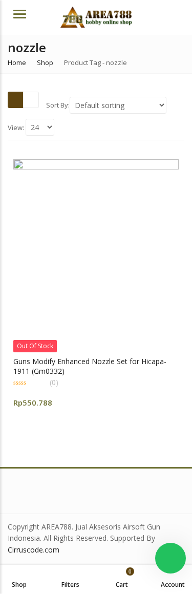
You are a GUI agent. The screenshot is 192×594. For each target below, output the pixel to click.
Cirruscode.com (33, 550)
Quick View (100, 360)
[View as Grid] (16, 100)
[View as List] (31, 100)
